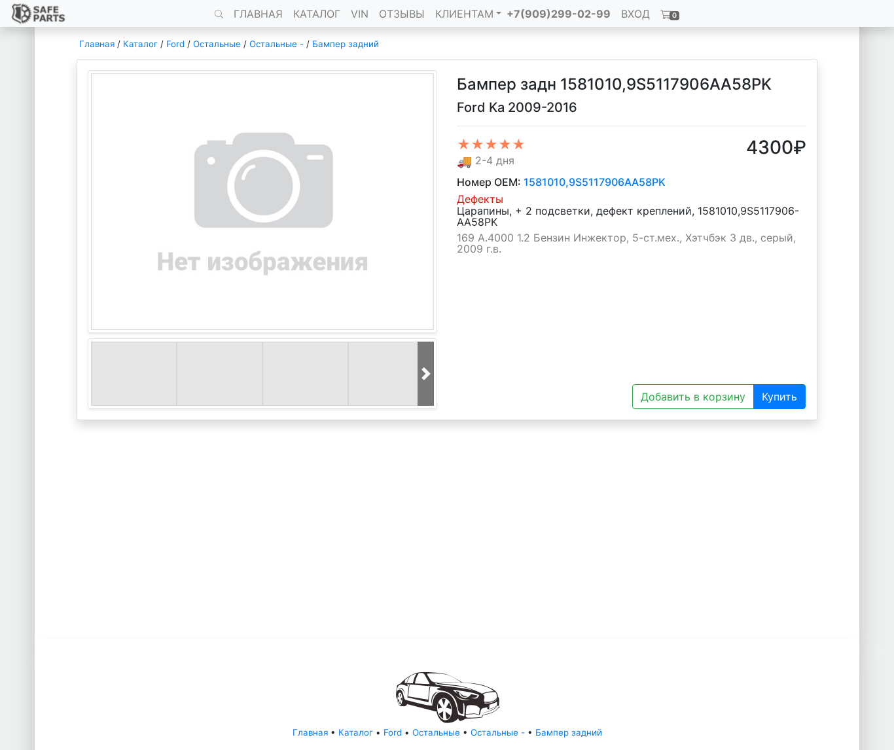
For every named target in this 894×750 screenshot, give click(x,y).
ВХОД (635, 13)
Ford (175, 44)
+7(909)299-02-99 (559, 13)
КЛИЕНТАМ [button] (464, 13)
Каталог (140, 44)
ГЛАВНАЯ (258, 13)
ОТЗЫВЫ (402, 13)
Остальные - (277, 44)
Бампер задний (345, 44)
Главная (97, 44)
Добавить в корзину (693, 396)
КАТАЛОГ (316, 13)
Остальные (217, 44)
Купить (779, 396)
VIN (359, 13)
